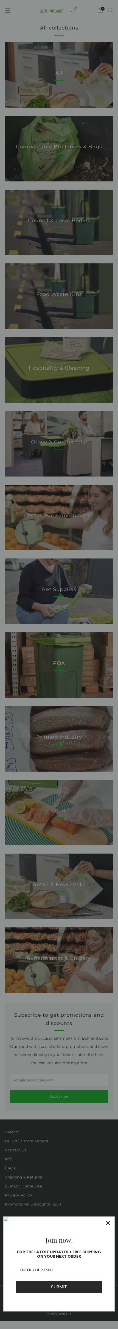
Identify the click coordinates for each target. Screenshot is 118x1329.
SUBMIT (59, 1287)
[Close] (108, 1223)
